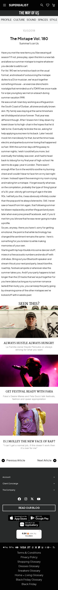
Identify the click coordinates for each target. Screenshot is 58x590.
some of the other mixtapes (29, 291)
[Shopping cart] (53, 5)
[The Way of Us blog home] (29, 13)
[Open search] (42, 5)
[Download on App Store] (18, 518)
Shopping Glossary (29, 562)
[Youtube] (39, 499)
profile (6, 20)
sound (31, 20)
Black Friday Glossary (29, 579)
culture (19, 20)
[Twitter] (32, 499)
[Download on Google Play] (39, 518)
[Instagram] (26, 499)
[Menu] (40, 532)
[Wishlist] (48, 5)
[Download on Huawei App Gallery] (29, 524)
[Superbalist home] (18, 5)
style (53, 20)
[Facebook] (19, 499)
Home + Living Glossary (29, 575)
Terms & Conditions (29, 553)
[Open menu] (4, 5)
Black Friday (29, 584)
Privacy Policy (29, 557)
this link (38, 57)
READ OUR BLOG (29, 508)
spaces (43, 20)
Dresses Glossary (29, 566)
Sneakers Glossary (29, 570)
